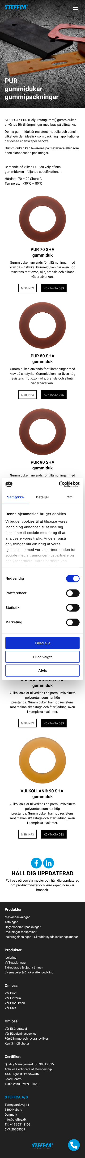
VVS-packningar (15, 962)
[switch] (73, 593)
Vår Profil (11, 993)
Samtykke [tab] (15, 497)
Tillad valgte (42, 657)
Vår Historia (13, 998)
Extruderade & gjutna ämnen (24, 967)
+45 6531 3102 (20, 1124)
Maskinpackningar (17, 917)
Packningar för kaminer (20, 932)
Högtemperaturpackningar (23, 927)
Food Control (13, 1079)
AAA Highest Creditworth (22, 1074)
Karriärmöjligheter (17, 1043)
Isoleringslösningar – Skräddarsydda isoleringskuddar (41, 937)
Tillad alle (42, 643)
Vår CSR (10, 1008)
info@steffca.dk (15, 1119)
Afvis (42, 671)
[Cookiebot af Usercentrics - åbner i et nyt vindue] (60, 484)
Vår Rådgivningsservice (21, 1033)
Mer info (27, 288)
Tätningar (11, 922)
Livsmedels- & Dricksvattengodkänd (29, 972)
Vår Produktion (15, 1003)
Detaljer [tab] (42, 497)
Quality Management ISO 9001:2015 (29, 1064)
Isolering (11, 957)
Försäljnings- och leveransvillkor (26, 1038)
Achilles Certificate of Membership (28, 1069)
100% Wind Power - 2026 (21, 1084)
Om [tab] (69, 497)
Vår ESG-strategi (16, 1028)
